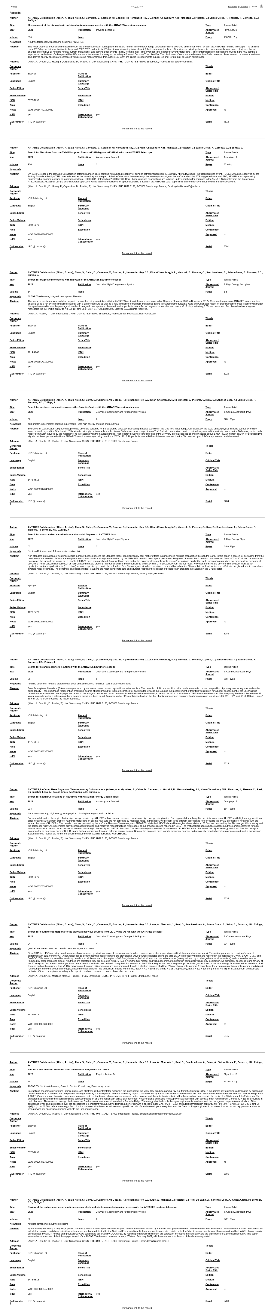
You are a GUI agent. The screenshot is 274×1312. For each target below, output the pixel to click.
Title (12, 25)
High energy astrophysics (63, 813)
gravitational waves (38, 948)
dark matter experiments (40, 424)
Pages (209, 37)
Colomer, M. (107, 18)
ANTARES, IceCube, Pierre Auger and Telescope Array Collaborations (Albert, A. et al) (76, 789)
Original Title (213, 81)
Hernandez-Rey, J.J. (127, 147)
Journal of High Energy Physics (112, 539)
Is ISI (12, 114)
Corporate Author (15, 67)
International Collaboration (85, 115)
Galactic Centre (69, 1086)
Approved (211, 109)
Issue (81, 37)
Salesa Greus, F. (219, 18)
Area (12, 105)
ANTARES (78, 42)
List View (232, 6)
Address (14, 61)
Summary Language (83, 82)
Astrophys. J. (231, 157)
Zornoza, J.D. (250, 18)
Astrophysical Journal (107, 157)
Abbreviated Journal (212, 31)
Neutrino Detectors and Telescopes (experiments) (54, 551)
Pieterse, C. (201, 18)
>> (141, 6)
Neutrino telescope (37, 42)
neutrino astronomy (69, 948)
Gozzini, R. (122, 18)
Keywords (15, 42)
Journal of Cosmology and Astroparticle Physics (121, 412)
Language (15, 81)
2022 (30, 284)
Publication (84, 30)
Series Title (84, 88)
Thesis (209, 66)
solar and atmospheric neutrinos (87, 683)
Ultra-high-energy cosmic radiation (95, 813)
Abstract (14, 46)
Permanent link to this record (137, 128)
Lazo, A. (154, 924)
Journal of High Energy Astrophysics (115, 284)
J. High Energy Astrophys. (237, 284)
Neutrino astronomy (38, 813)
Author (14, 18)
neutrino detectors (37, 683)
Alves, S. (79, 18)
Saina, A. (231, 924)
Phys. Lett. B (230, 30)
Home (14, 6)
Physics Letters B (105, 30)
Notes (13, 109)
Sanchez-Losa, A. (216, 272)
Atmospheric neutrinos (60, 42)
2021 (30, 30)
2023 (30, 936)
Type (208, 25)
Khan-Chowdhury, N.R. (166, 18)
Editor (209, 73)
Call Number (17, 121)
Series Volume (17, 95)
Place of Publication (84, 74)
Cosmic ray (84, 1086)
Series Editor (17, 88)
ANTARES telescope (38, 296)
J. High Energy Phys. (235, 539)
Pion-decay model (100, 1086)
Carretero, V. (93, 18)
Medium (210, 100)
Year (12, 30)
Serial (209, 121)
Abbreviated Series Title (212, 89)
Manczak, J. (187, 18)
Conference (212, 105)
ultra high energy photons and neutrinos (98, 424)
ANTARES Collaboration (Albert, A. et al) (50, 18)
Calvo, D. (91, 272)
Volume (14, 37)
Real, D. (210, 400)
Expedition (84, 105)
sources (53, 948)
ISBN (80, 100)
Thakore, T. (235, 18)
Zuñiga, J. (33, 20)
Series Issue (84, 95)
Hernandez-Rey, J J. (141, 18)
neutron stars (87, 948)
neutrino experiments (65, 424)
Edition (210, 95)
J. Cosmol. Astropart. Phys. (238, 412)
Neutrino (77, 296)
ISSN (12, 100)
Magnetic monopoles (61, 296)
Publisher (15, 73)
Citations (244, 6)
